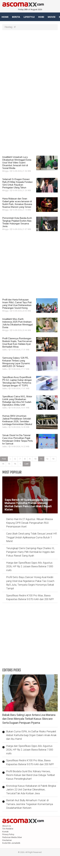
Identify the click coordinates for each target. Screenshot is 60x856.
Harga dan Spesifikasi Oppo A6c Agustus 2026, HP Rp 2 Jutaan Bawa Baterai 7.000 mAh (29, 566)
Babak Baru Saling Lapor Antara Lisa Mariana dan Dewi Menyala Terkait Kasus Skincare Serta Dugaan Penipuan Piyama (28, 718)
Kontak (5, 831)
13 (53, 459)
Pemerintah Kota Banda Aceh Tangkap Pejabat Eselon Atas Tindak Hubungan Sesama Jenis (17, 222)
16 (15, 464)
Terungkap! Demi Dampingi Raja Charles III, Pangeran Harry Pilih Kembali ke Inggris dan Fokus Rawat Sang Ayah (30, 552)
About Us (6, 826)
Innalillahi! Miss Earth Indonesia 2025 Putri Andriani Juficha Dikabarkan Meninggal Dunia (17, 323)
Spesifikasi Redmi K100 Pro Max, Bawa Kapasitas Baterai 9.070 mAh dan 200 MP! (30, 597)
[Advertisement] (30, 63)
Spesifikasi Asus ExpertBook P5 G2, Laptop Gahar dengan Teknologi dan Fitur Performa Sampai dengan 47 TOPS (17, 381)
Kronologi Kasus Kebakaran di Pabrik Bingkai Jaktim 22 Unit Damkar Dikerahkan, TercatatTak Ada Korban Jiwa (31, 789)
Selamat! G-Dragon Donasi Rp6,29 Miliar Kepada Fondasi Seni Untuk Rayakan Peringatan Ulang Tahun (17, 183)
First (4, 459)
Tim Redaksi (7, 829)
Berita (16, 16)
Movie (51, 16)
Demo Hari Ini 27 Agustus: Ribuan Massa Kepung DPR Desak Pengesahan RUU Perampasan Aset (29, 523)
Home (5, 16)
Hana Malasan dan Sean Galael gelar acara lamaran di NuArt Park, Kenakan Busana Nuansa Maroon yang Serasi (17, 202)
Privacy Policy (8, 834)
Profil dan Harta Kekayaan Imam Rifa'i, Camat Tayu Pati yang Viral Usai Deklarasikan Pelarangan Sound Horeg (17, 303)
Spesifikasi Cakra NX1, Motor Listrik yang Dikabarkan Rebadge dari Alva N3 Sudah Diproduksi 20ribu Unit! (17, 400)
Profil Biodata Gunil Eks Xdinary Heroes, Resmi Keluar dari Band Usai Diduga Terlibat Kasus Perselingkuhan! (30, 775)
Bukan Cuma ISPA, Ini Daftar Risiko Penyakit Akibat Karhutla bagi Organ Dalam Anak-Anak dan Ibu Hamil (31, 735)
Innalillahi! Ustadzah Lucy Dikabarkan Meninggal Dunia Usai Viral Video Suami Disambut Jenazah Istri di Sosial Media (16, 162)
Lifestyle (29, 16)
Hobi (41, 16)
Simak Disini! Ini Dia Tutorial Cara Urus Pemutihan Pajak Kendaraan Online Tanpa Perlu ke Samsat (17, 439)
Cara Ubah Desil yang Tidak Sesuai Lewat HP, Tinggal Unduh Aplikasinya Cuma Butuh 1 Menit (31, 537)
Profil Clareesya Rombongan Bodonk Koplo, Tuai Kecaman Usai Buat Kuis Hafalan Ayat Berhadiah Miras (17, 342)
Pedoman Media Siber (12, 837)
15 (9, 464)
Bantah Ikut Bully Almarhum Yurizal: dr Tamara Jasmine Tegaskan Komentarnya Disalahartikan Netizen (29, 804)
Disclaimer (7, 840)
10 (35, 459)
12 (47, 459)
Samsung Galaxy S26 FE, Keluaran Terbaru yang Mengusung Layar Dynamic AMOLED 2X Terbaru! (16, 361)
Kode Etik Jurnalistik (11, 843)
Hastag (8, 27)
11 (41, 459)
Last (26, 464)
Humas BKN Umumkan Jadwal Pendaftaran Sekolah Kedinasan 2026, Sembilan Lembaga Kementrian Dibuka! (17, 420)
